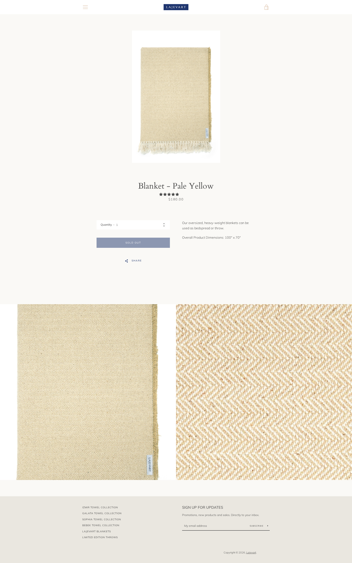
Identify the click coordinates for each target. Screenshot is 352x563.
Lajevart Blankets (96, 531)
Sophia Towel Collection (101, 519)
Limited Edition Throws (100, 537)
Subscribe (257, 526)
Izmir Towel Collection (100, 507)
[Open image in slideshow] (176, 97)
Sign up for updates (202, 507)
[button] (169, 194)
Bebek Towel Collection (100, 525)
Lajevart (251, 552)
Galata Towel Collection (102, 513)
